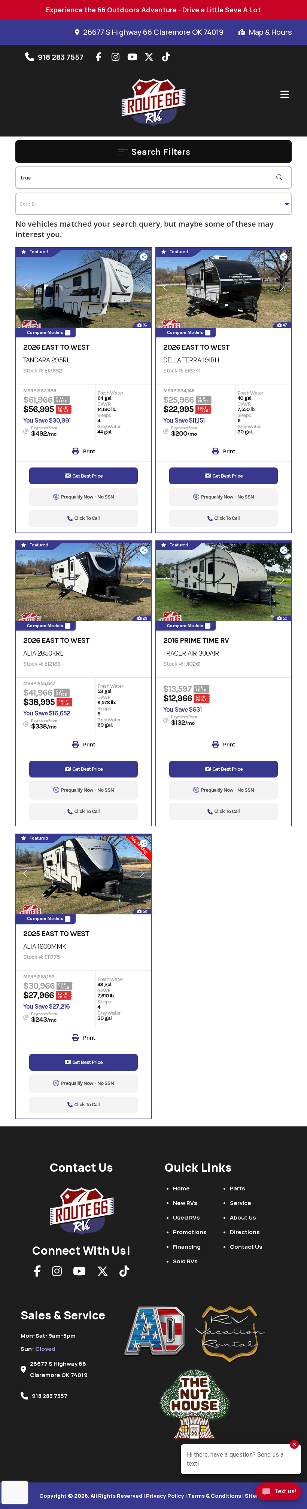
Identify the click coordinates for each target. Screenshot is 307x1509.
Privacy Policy (165, 1495)
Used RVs (186, 1217)
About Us (243, 1217)
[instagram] (115, 56)
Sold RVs (185, 1261)
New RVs (185, 1203)
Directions (245, 1232)
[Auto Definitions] (159, 1331)
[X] (102, 1273)
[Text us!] (278, 1493)
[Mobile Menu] (284, 94)
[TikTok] (124, 1273)
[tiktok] (165, 56)
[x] (149, 56)
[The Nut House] (194, 1403)
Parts (237, 1188)
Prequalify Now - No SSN (87, 497)
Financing (187, 1247)
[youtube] (132, 56)
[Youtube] (79, 1273)
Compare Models (45, 332)
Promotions (190, 1232)
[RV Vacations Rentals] (230, 1334)
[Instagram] (57, 1273)
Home (181, 1188)
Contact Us (246, 1247)
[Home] (81, 1209)
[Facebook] (37, 1273)
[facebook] (98, 56)
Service (240, 1203)
